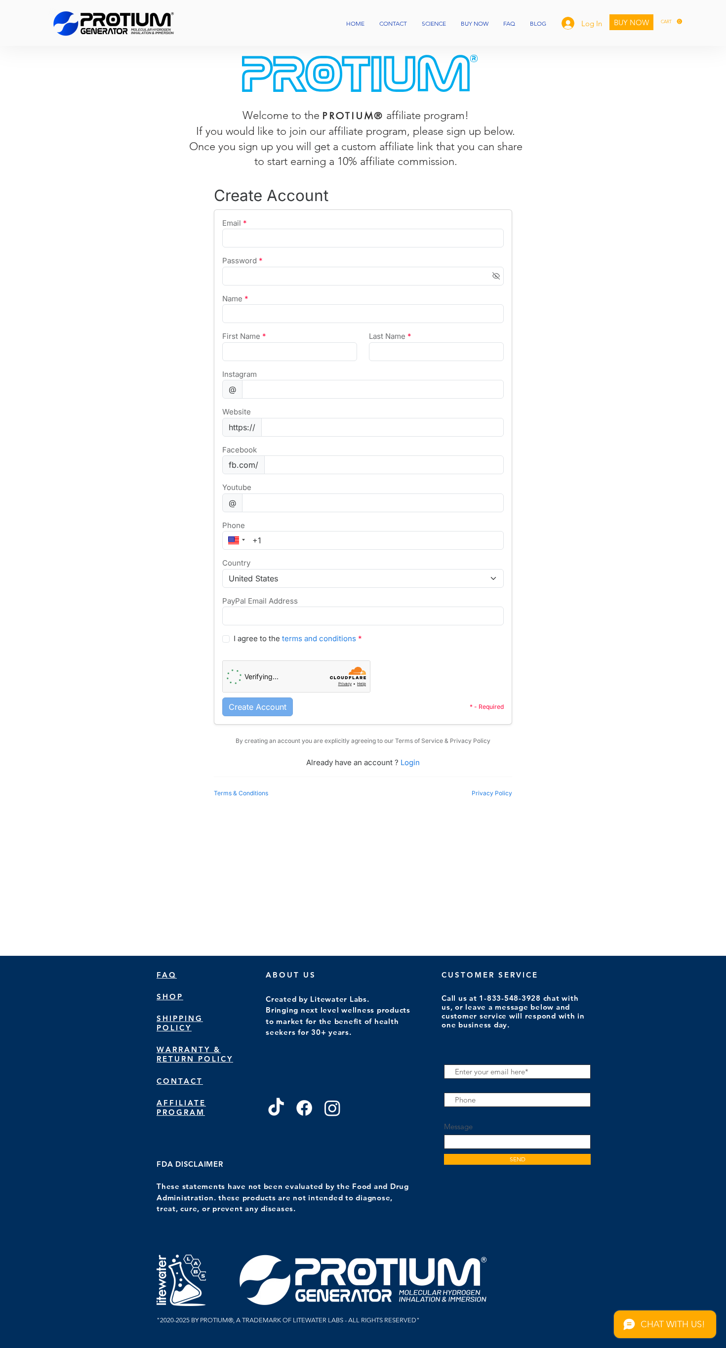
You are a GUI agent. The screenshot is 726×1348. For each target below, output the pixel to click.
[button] (671, 21)
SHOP (170, 996)
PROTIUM (349, 116)
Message (458, 1126)
